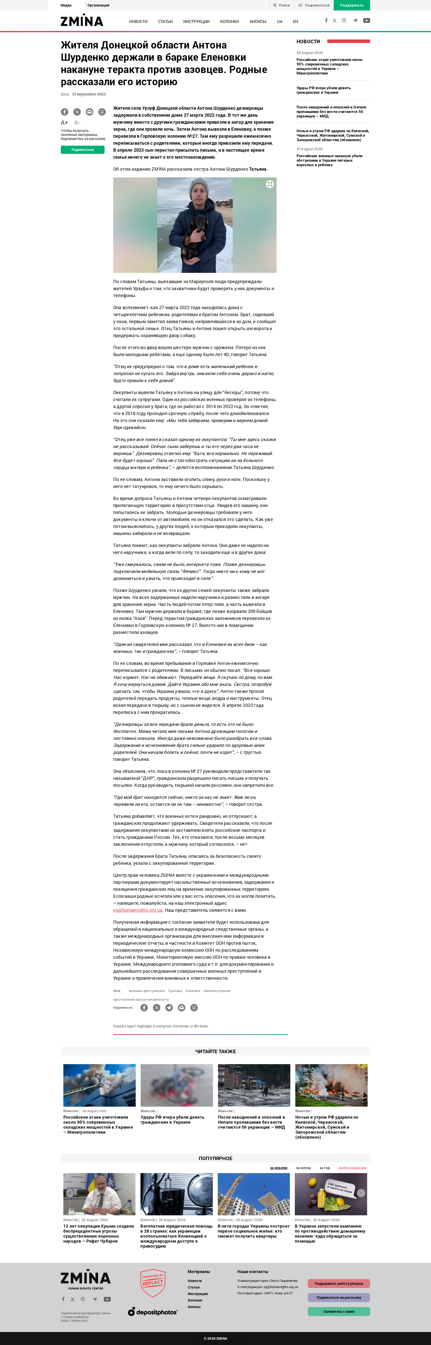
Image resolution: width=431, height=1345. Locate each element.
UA (279, 21)
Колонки (229, 21)
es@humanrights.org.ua (137, 910)
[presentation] (70, 1193)
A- (77, 122)
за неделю (278, 1167)
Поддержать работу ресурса (339, 1283)
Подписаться (317, 5)
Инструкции (196, 21)
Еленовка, (193, 990)
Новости (138, 21)
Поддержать (352, 5)
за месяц (303, 1167)
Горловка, (175, 990)
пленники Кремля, (217, 990)
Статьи (165, 21)
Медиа (66, 5)
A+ (64, 122)
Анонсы (258, 21)
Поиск (284, 5)
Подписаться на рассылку (339, 1297)
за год (325, 1167)
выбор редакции (352, 1167)
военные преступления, (147, 990)
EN (295, 21)
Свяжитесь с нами (339, 1311)
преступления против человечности (141, 999)
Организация (98, 5)
